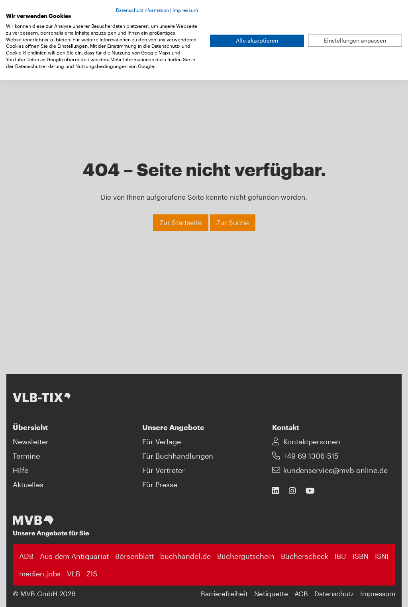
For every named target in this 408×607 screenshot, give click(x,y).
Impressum (185, 10)
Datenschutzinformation (142, 10)
